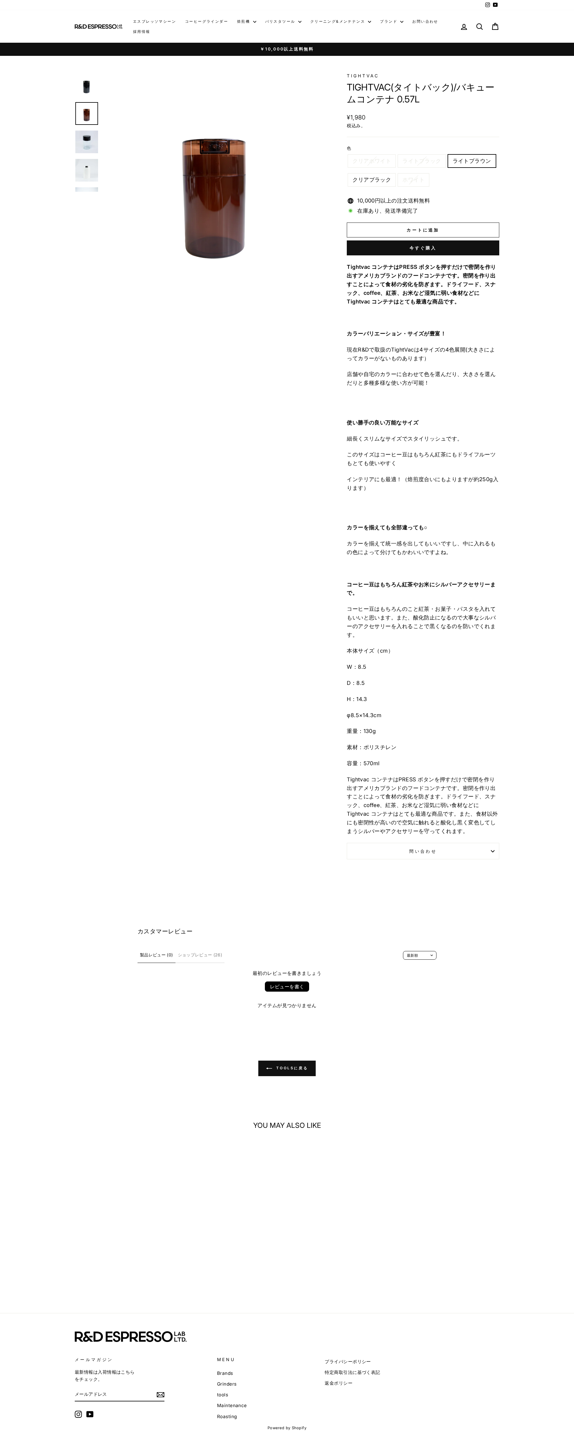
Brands (225, 1373)
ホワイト (413, 180)
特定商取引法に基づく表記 (352, 1372)
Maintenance (232, 1405)
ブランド (389, 21)
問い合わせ (423, 851)
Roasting (227, 1416)
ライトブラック (421, 161)
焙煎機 (244, 21)
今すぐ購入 (423, 247)
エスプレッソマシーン (154, 21)
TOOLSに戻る (291, 1068)
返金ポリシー (338, 1383)
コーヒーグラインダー (206, 21)
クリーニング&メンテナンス (338, 21)
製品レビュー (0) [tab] (156, 954)
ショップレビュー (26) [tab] (200, 954)
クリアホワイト (371, 161)
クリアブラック (371, 180)
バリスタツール (281, 21)
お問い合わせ (425, 21)
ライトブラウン (472, 161)
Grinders (227, 1384)
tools (222, 1395)
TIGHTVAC (366, 75)
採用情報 (141, 31)
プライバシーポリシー (348, 1361)
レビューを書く (287, 987)
